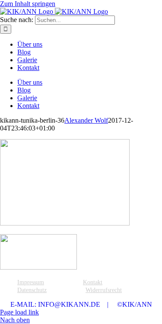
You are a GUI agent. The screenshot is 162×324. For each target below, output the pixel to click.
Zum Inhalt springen (27, 3)
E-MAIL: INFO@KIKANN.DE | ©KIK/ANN (81, 304)
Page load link (19, 312)
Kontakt (92, 282)
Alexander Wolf (86, 120)
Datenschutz (32, 290)
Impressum (30, 282)
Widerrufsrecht (104, 290)
